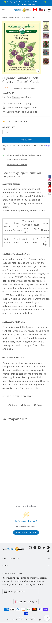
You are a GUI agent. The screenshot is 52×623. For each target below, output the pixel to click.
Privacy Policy (11, 620)
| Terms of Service (20, 620)
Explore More (10, 558)
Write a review (30, 88)
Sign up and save (12, 573)
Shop (5, 565)
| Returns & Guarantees (32, 620)
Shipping (16, 97)
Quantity (8, 127)
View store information (17, 164)
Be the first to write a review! (26, 532)
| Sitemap (42, 620)
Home (4, 17)
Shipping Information (17, 396)
